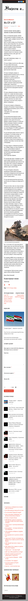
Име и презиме (7, 367)
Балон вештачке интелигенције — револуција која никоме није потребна (16, 416)
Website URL (6, 379)
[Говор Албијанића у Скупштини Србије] (6, 438)
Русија (11, 288)
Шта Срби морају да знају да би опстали (14, 510)
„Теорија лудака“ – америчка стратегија (13, 328)
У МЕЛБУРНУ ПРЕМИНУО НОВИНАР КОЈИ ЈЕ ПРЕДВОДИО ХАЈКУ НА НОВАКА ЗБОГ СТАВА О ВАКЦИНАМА (15, 481)
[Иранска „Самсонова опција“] (6, 433)
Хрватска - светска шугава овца (12, 566)
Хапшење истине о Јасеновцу (15, 471)
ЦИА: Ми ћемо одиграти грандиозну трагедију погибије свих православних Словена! (14, 521)
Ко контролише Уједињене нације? (13, 512)
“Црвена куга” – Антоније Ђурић (12, 549)
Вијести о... (20, 596)
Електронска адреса (8, 373)
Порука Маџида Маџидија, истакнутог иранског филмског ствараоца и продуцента (16, 424)
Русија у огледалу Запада (11, 517)
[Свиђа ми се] (4, 284)
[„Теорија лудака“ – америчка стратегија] (14, 319)
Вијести (6, 19)
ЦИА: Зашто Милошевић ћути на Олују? (14, 551)
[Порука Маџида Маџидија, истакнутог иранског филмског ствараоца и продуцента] (4, 423)
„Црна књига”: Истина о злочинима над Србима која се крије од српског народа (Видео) (14, 540)
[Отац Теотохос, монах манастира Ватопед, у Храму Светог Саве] (4, 407)
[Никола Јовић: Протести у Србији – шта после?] (6, 466)
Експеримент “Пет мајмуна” (11, 560)
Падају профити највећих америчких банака (19, 297)
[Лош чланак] (9, 284)
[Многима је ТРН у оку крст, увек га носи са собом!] (6, 490)
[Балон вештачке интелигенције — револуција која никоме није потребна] (4, 414)
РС (9, 288)
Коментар (6, 353)
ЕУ (7, 288)
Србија (14, 288)
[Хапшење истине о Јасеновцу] (6, 473)
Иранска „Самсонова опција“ (15, 431)
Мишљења (11, 19)
